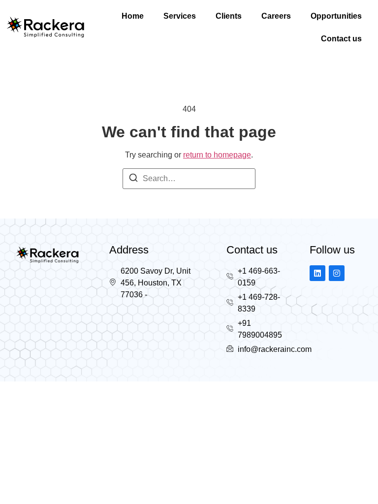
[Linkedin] (317, 273)
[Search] (133, 179)
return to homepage (217, 155)
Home (133, 16)
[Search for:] (189, 178)
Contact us (341, 38)
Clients (229, 16)
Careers (276, 16)
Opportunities (336, 16)
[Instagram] (337, 273)
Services (179, 16)
